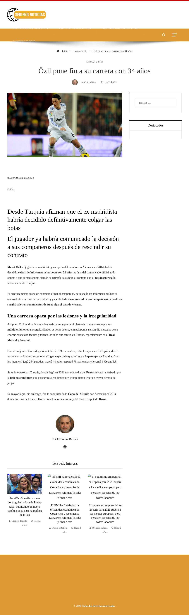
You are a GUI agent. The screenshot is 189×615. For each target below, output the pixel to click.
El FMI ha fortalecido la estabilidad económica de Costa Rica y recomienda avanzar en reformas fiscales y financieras (65, 513)
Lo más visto (94, 62)
